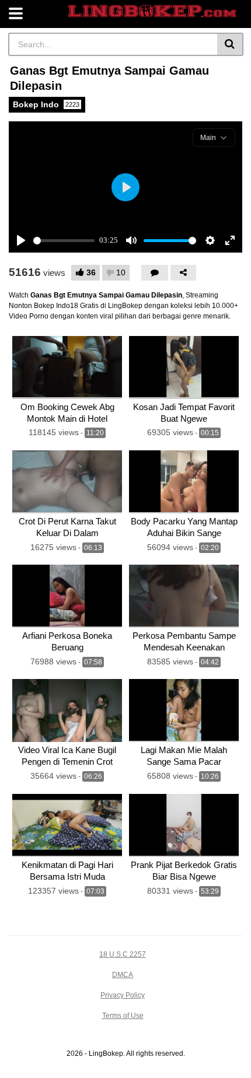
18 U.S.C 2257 (122, 954)
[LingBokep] (152, 11)
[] (230, 44)
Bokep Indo (46, 104)
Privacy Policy (122, 995)
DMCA (122, 975)
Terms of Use (123, 1016)
